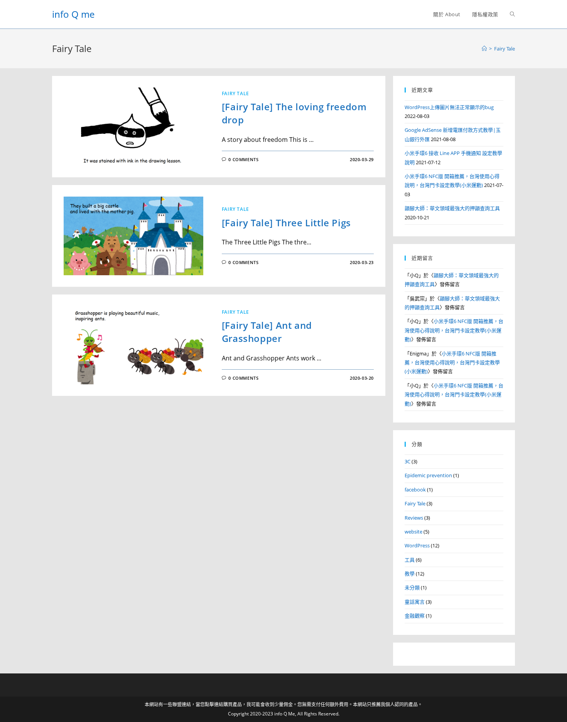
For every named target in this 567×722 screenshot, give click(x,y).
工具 (410, 559)
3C (407, 461)
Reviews (414, 517)
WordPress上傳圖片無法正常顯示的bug (449, 107)
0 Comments (243, 159)
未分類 (412, 587)
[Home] (484, 48)
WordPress (417, 545)
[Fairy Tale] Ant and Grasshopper (267, 332)
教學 (410, 573)
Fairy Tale (235, 93)
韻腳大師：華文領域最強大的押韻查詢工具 (452, 208)
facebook (415, 489)
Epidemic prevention (428, 475)
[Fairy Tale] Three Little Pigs (286, 222)
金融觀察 (415, 615)
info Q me (73, 14)
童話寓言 (415, 601)
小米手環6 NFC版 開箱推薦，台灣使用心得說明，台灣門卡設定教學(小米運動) (454, 330)
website (413, 531)
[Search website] (512, 14)
